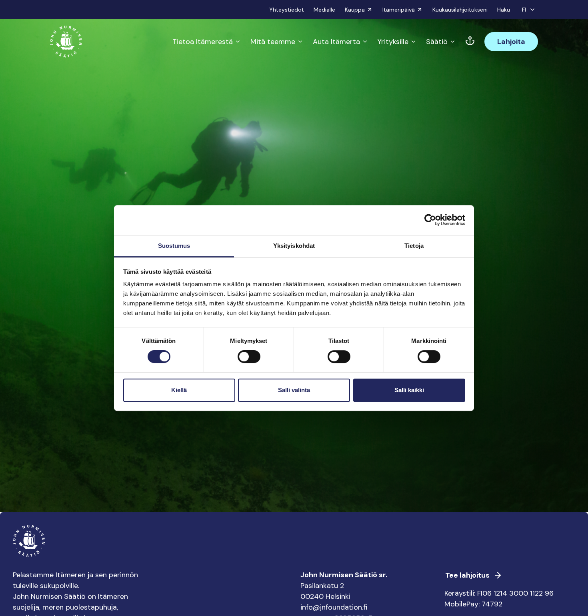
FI (524, 9)
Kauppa (355, 9)
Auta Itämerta (336, 41)
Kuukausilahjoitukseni (460, 9)
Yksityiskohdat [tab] (294, 245)
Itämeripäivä (398, 9)
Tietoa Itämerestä (202, 41)
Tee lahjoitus (467, 575)
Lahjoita (511, 41)
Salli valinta (294, 390)
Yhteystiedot (286, 9)
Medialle (324, 9)
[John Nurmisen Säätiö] (66, 42)
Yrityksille (393, 41)
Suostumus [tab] (174, 245)
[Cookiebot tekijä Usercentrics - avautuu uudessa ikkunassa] (430, 220)
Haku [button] (503, 9)
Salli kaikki (409, 390)
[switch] (249, 359)
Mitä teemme (272, 41)
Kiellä (179, 390)
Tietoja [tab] (414, 245)
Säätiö (437, 41)
